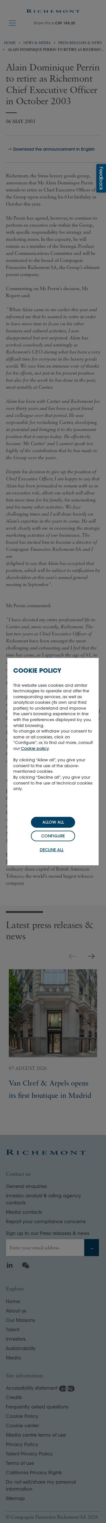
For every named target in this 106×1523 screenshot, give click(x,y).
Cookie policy (35, 748)
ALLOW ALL (53, 822)
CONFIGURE (53, 836)
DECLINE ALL (52, 849)
